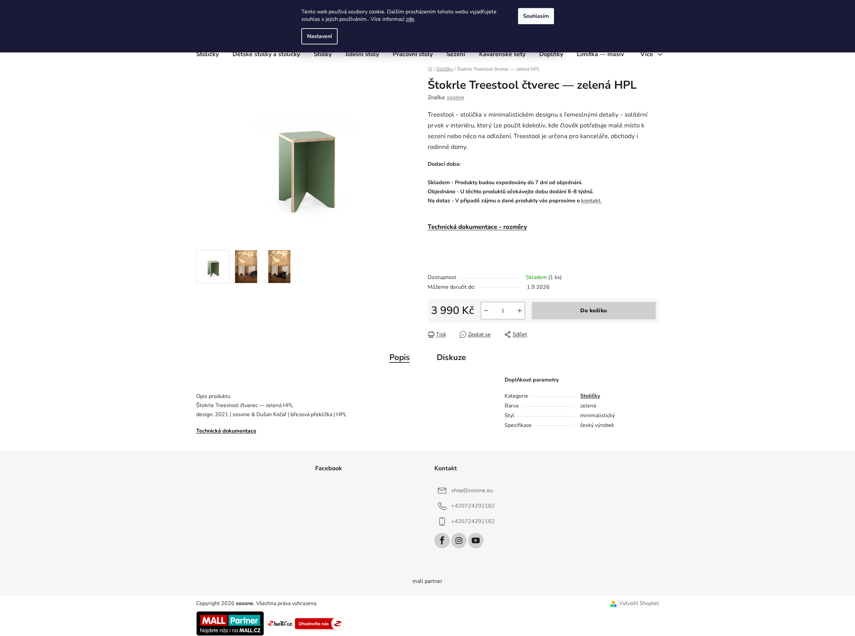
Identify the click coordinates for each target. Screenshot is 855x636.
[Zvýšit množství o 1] (520, 310)
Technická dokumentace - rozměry (477, 227)
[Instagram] (459, 540)
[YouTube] (475, 540)
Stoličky (590, 396)
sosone (455, 97)
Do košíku (593, 310)
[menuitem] (207, 54)
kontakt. (591, 200)
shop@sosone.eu (472, 490)
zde (410, 19)
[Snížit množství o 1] (486, 310)
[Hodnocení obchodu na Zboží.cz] (280, 623)
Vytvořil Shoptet (639, 603)
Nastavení (319, 36)
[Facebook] (442, 540)
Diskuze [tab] (451, 357)
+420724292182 (473, 506)
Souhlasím (536, 16)
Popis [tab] (399, 357)
